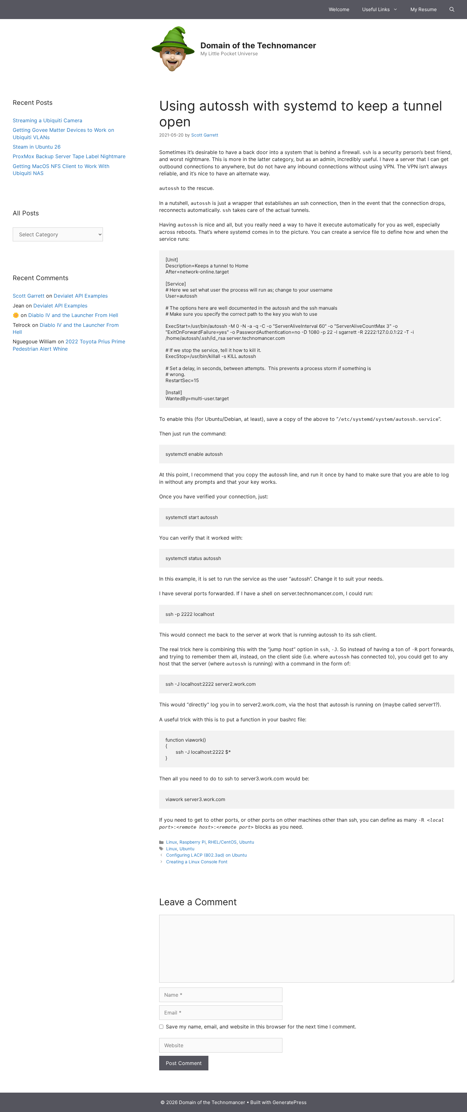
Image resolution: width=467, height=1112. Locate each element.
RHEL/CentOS (222, 842)
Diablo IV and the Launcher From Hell (73, 315)
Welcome (339, 9)
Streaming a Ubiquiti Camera (47, 120)
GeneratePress (290, 1102)
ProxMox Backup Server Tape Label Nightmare (69, 156)
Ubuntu (246, 842)
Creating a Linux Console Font (196, 861)
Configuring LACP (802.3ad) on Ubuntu (206, 855)
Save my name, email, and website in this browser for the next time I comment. (261, 1026)
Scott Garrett (28, 296)
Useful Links (376, 9)
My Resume (423, 9)
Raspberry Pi (192, 842)
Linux (171, 842)
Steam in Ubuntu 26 (37, 147)
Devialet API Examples (81, 296)
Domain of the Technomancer (258, 45)
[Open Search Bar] (452, 9)
